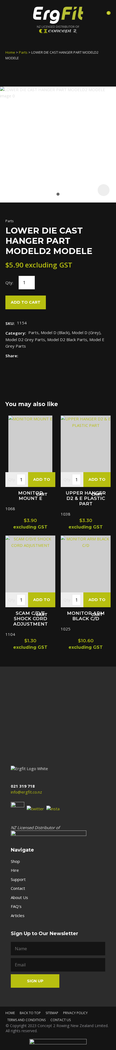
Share (11, 355)
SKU (9, 323)
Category (15, 333)
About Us (19, 897)
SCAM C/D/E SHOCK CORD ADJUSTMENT (30, 618)
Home (10, 52)
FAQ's (16, 906)
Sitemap (52, 1013)
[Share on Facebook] (21, 355)
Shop (15, 861)
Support (18, 879)
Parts (23, 52)
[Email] (37, 355)
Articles (18, 915)
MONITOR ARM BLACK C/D (86, 615)
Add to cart (25, 302)
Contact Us (60, 1020)
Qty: (9, 282)
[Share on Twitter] (28, 355)
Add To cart (41, 482)
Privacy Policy (75, 1013)
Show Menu (10, 14)
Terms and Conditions (26, 1020)
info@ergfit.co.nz (26, 792)
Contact (18, 888)
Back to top (30, 1013)
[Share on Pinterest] (45, 355)
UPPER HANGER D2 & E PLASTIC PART (86, 498)
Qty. (12, 479)
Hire (15, 870)
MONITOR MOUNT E (30, 495)
